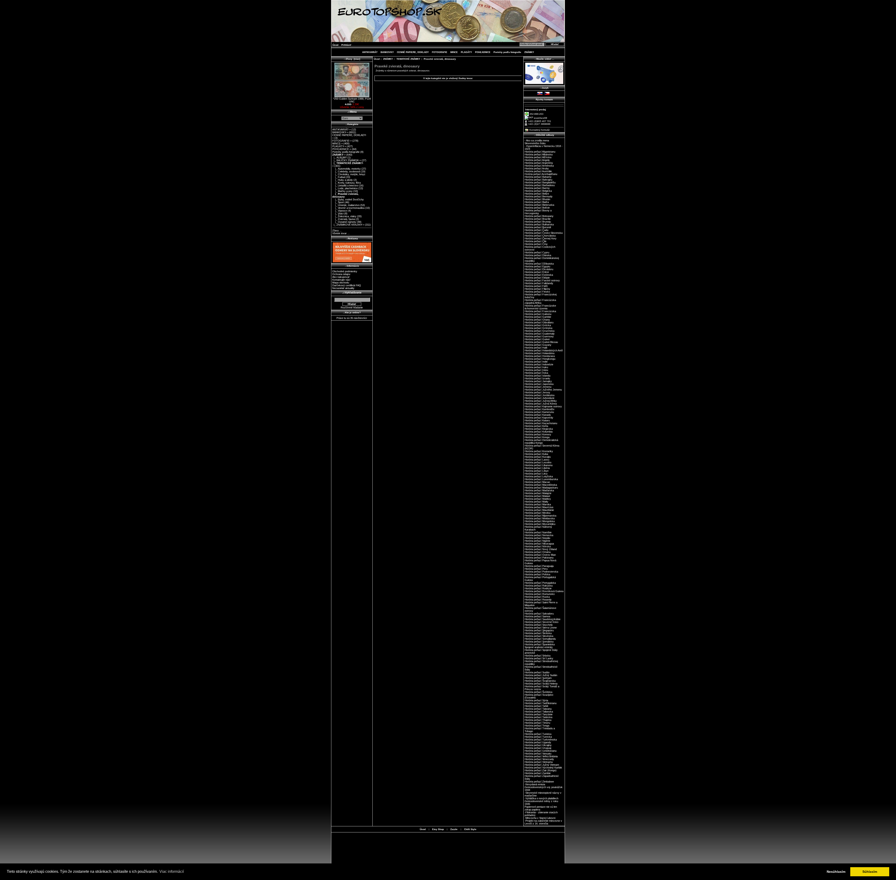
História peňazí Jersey (537, 392)
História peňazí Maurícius (539, 507)
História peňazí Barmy (537, 188)
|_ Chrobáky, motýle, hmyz (348, 174)
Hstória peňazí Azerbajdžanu (541, 174)
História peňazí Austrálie (538, 171)
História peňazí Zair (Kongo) (540, 770)
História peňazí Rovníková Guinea (544, 591)
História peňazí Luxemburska (541, 479)
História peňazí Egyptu (537, 266)
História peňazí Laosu (537, 459)
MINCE (454, 52)
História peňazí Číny (536, 244)
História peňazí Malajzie (538, 493)
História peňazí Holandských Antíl (544, 350)
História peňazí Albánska (539, 154)
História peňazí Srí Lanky (539, 658)
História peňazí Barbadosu (540, 185)
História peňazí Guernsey (539, 336)
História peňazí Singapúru (539, 630)
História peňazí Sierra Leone (541, 627)
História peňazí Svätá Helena (541, 683)
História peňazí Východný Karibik (543, 767)
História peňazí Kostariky (539, 451)
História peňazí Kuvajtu (538, 456)
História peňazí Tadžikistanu (540, 703)
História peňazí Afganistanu (540, 151)
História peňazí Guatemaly (540, 333)
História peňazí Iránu (536, 370)
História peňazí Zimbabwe (539, 781)
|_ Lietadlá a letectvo (345, 185)
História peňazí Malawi (537, 496)
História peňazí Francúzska (540, 311)
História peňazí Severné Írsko (541, 622)
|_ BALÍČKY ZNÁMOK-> (346, 160)
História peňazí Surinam (538, 678)
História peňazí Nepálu (537, 538)
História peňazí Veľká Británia (541, 756)
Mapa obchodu (340, 282)
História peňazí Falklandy (539, 283)
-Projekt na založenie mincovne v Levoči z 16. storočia (543, 822)
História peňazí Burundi (538, 227)
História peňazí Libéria (537, 468)
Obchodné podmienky (344, 271)
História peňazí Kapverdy (539, 417)
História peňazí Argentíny (539, 162)
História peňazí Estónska (539, 274)
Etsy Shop (438, 829)
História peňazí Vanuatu (538, 753)
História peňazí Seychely (539, 624)
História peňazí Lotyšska (539, 476)
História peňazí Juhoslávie (539, 398)
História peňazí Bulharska (539, 224)
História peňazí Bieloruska (539, 204)
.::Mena (352, 111)
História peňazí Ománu (538, 552)
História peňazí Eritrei (537, 272)
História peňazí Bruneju (538, 221)
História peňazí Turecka (538, 736)
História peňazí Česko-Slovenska (544, 232)
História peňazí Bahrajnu (538, 179)
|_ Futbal (338, 177)
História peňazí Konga (537, 437)
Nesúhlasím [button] (836, 871)
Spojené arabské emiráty (539, 647)
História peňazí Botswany (539, 216)
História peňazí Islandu (537, 375)
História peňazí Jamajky (538, 381)
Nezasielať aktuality (343, 288)
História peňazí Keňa (536, 426)
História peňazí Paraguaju (539, 566)
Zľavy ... (337, 230)
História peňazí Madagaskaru (541, 487)
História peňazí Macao (537, 482)
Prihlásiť (346, 45)
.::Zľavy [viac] (352, 59)
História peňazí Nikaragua (539, 543)
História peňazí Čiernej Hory (540, 238)
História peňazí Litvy (536, 473)
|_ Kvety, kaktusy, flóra (346, 182)
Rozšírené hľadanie (352, 307)
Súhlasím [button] (869, 871)
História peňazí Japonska (539, 384)
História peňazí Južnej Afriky (541, 400)
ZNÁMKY (388, 59)
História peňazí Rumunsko (540, 594)
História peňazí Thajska (538, 720)
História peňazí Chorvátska (540, 235)
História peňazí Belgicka (538, 190)
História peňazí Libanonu (539, 465)
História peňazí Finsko (537, 291)
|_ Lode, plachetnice (345, 188)
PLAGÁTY (466, 52)
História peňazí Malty (536, 501)
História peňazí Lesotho (538, 462)
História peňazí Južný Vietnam (542, 764)
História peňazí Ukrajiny (538, 745)
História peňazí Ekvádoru (539, 269)
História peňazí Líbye (537, 470)
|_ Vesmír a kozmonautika (348, 207)
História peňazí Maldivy (538, 498)
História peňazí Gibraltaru (539, 322)
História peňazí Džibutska (539, 263)
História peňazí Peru (536, 568)
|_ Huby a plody (342, 179)
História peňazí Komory (538, 434)
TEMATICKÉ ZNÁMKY (408, 59)
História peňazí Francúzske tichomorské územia (540, 307)
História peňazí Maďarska (539, 490)
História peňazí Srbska (537, 655)
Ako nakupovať (341, 277)
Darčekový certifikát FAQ (346, 285)
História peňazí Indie (536, 361)
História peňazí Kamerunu (539, 412)
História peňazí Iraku (536, 367)
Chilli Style (470, 829)
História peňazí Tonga (537, 725)
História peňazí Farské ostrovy (542, 280)
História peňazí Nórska (538, 546)
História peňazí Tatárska (538, 717)
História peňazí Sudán (537, 672)
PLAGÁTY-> (339, 146)
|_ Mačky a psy (342, 191)
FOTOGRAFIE (439, 52)
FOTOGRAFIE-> (342, 140)
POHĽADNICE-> (341, 149)
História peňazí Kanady (538, 414)
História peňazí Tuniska (538, 734)
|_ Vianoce (339, 210)
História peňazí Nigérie (537, 540)
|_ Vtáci (337, 213)
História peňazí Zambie (538, 773)
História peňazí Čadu (536, 230)
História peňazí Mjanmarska (540, 515)
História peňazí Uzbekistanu (540, 750)
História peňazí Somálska (539, 641)
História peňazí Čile (535, 241)
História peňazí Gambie (538, 316)
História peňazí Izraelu (537, 378)
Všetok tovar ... (341, 233)
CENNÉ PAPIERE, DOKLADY (413, 52)
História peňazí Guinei (537, 339)
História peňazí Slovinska (539, 636)
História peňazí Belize (537, 193)
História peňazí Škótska (538, 633)
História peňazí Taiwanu (538, 708)
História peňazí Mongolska (540, 521)
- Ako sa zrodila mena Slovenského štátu (537, 142)
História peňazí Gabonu (538, 314)
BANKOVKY (387, 52)
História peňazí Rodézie (538, 588)
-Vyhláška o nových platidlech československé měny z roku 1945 (541, 801)
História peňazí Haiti (536, 347)
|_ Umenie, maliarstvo (346, 205)
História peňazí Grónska (538, 328)
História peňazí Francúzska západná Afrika (540, 301)
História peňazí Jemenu (538, 386)
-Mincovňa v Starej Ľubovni (540, 818)
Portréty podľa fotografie (507, 52)
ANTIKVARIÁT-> (341, 129)
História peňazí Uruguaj (538, 748)
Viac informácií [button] (171, 871)
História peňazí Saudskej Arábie (542, 619)
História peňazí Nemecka (539, 535)
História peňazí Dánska (538, 255)
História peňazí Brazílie (538, 218)
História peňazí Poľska (537, 574)
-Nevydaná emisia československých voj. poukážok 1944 (544, 787)
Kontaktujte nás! (341, 279)
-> (339, 154)
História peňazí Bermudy (539, 196)
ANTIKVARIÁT (370, 52)
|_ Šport (338, 202)
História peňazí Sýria (536, 700)
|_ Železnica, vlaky (344, 216)
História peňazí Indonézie (539, 364)
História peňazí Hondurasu (540, 356)
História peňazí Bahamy (538, 176)
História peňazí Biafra (537, 202)
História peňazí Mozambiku (540, 524)
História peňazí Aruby (537, 168)
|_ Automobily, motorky (346, 168)
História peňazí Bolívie (537, 207)
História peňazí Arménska (539, 165)
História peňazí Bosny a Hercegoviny (538, 212)
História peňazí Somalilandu (540, 638)
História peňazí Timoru (537, 722)
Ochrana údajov (341, 274)
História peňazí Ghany (537, 319)
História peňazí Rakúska (539, 585)
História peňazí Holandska (539, 353)
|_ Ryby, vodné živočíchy (348, 199)
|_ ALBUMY (339, 157)
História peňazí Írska (536, 372)
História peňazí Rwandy (538, 599)
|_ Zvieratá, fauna (343, 219)
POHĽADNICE (482, 52)
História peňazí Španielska (540, 644)
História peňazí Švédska (538, 692)
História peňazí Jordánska (539, 395)
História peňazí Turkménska (541, 739)
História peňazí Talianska (539, 711)
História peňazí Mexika (537, 512)
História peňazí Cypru (537, 252)
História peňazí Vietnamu (539, 762)
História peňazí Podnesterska (541, 571)
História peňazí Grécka (538, 325)
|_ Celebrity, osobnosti (346, 171)
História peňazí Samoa (537, 616)
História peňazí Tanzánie (539, 714)
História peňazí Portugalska (540, 582)
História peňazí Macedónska (541, 484)
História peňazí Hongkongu (540, 358)
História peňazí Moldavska (540, 518)
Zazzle (454, 829)
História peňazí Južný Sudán (541, 675)
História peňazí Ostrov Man (540, 554)
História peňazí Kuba (536, 454)
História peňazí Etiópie (537, 277)
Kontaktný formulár (539, 130)
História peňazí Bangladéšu (540, 182)
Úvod (335, 45)
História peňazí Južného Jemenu (543, 389)
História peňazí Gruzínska (539, 330)
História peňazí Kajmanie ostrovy (543, 406)
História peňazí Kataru (537, 420)
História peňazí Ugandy (538, 742)
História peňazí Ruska (537, 596)
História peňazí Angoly (537, 160)
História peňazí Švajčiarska (540, 680)
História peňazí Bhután (537, 199)
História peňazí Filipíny (537, 288)
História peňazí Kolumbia (539, 431)
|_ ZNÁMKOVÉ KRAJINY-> (348, 224)
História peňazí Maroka (538, 504)
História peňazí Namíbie (538, 532)
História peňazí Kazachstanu (541, 423)
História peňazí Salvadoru (539, 613)
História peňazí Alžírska (538, 157)
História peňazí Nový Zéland (541, 549)
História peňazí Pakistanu (539, 557)
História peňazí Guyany (538, 344)
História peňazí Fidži (536, 286)
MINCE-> (337, 143)
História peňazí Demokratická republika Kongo (541, 441)
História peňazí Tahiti (536, 706)
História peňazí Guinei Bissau (541, 342)
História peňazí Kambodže (539, 409)
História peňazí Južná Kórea (541, 403)
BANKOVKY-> (340, 132)
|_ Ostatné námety (344, 221)
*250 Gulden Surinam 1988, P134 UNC (352, 100)
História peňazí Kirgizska (539, 428)
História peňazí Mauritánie (539, 510)
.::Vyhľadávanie (351, 292)
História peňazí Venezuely (539, 759)
